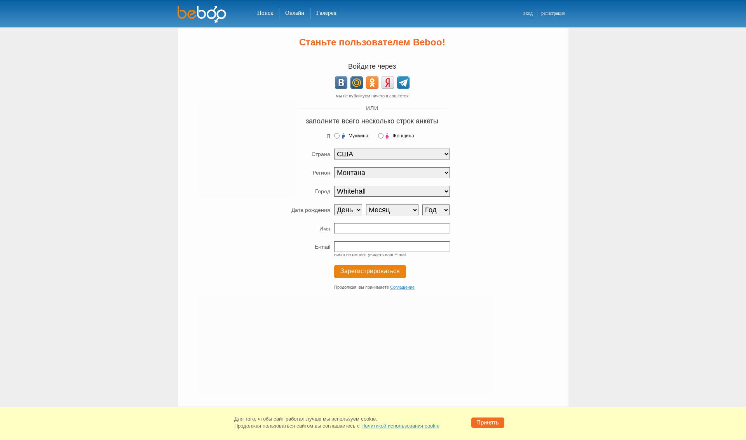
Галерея (326, 13)
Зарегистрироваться (370, 271)
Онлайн (294, 13)
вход (528, 13)
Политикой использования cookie (400, 426)
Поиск (265, 13)
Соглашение (402, 287)
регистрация (553, 13)
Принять (487, 422)
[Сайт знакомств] (207, 14)
